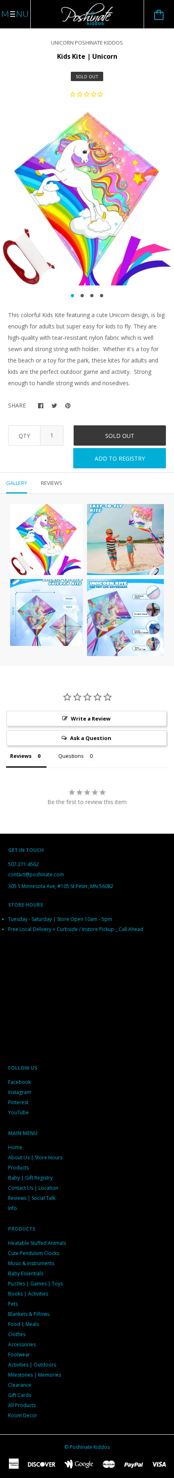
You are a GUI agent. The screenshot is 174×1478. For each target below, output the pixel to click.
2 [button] (82, 295)
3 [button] (91, 295)
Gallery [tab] (16, 483)
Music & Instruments (31, 1263)
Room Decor (22, 1415)
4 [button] (101, 295)
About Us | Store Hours (35, 1157)
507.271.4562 (23, 864)
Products (18, 1167)
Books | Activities (28, 1293)
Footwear (19, 1354)
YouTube (18, 1112)
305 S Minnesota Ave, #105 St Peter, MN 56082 (60, 886)
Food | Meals (23, 1324)
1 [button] (72, 295)
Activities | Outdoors (32, 1364)
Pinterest (18, 1102)
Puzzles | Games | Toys (35, 1283)
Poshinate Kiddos (90, 1447)
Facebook (19, 1082)
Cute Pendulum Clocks (33, 1253)
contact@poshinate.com (36, 874)
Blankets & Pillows (28, 1314)
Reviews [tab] (51, 483)
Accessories (22, 1344)
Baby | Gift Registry (30, 1177)
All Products (22, 1405)
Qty (24, 436)
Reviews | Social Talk (31, 1198)
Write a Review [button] (90, 718)
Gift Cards (19, 1395)
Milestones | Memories (34, 1374)
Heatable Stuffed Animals (37, 1243)
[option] (87, 198)
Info (12, 1208)
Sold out (119, 436)
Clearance (19, 1384)
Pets (13, 1303)
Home (15, 1147)
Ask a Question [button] (90, 738)
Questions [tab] (71, 755)
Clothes (16, 1334)
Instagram (19, 1092)
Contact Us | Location (33, 1187)
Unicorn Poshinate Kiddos (87, 42)
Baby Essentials (25, 1273)
